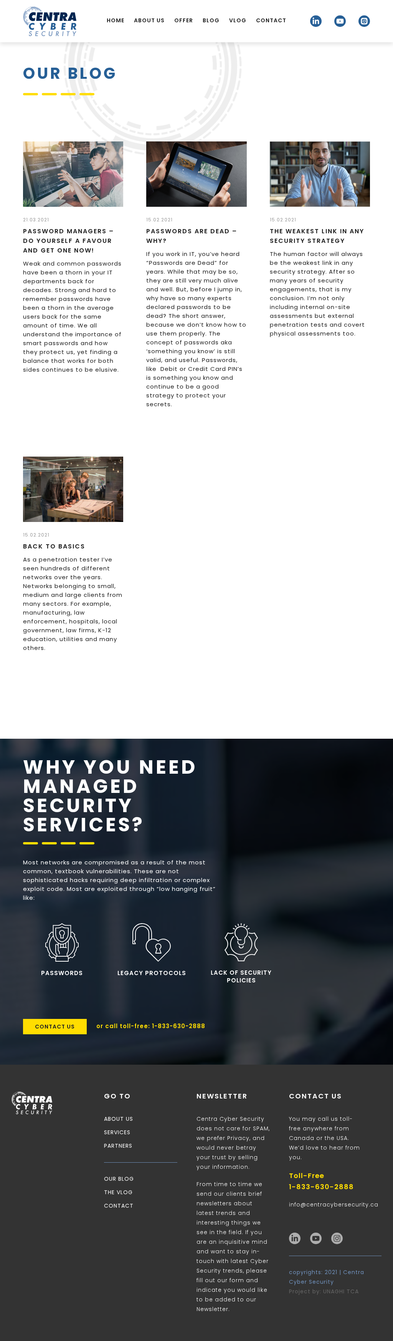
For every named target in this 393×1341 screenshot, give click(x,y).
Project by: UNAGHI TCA (324, 1291)
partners (118, 1146)
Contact (271, 20)
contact (119, 1206)
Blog (211, 20)
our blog (119, 1179)
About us (149, 20)
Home (115, 20)
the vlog (118, 1192)
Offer (183, 20)
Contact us (55, 1026)
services (117, 1132)
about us (118, 1119)
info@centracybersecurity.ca (333, 1204)
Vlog (237, 20)
